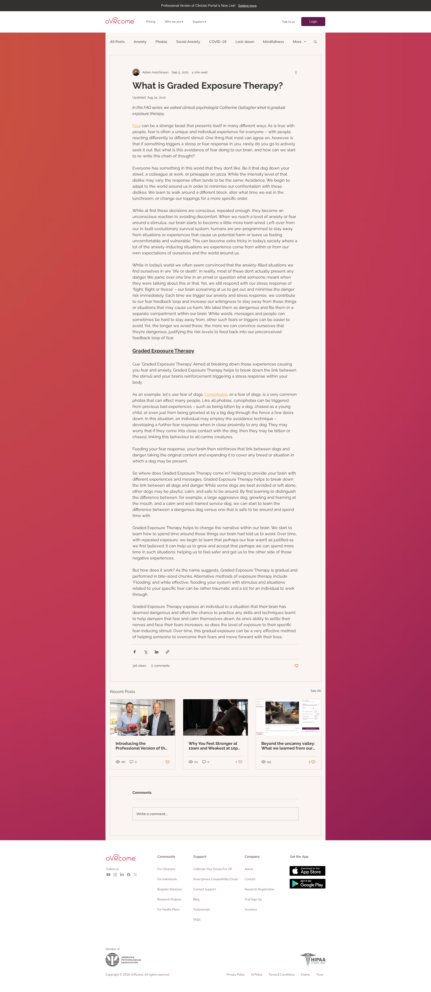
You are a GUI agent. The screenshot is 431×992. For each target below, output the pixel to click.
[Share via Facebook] (134, 652)
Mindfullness (273, 41)
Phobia (161, 41)
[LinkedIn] (122, 874)
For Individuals (167, 879)
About (249, 869)
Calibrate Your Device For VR (212, 869)
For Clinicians (166, 869)
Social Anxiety (188, 41)
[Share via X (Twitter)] (145, 652)
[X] (135, 874)
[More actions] (296, 72)
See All (316, 691)
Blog (196, 899)
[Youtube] (108, 874)
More (297, 41)
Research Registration (260, 889)
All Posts (117, 41)
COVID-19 (217, 41)
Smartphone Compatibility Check (215, 879)
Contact (250, 879)
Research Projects (169, 899)
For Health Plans (168, 909)
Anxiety (140, 41)
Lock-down (244, 41)
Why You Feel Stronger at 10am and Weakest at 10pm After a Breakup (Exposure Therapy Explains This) (215, 745)
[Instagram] (115, 874)
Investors (251, 909)
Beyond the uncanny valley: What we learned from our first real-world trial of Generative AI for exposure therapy (288, 745)
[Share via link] (167, 652)
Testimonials (201, 909)
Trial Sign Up (253, 899)
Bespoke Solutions (169, 889)
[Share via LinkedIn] (156, 652)
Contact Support (204, 889)
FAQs (196, 919)
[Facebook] (128, 874)
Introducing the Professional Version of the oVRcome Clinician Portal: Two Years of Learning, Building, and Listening (141, 745)
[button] (175, 21)
